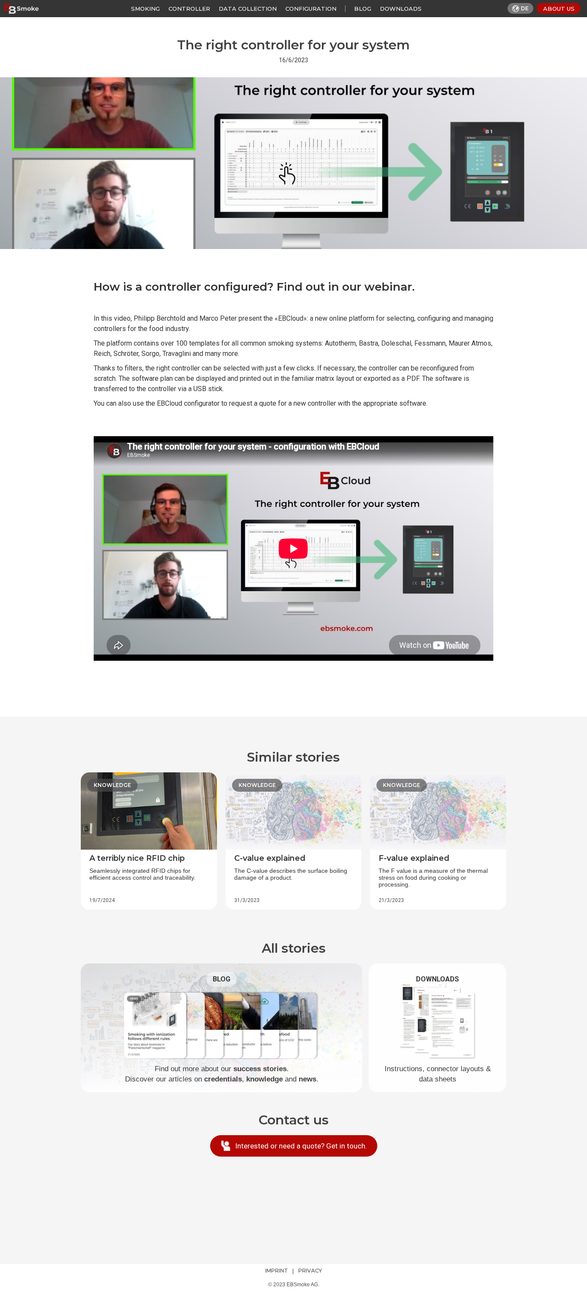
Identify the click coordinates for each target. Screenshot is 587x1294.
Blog (362, 8)
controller (189, 8)
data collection (248, 8)
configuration (310, 8)
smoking (145, 8)
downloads (401, 8)
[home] (21, 8)
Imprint (276, 1270)
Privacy (310, 1270)
